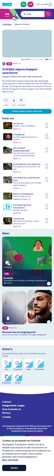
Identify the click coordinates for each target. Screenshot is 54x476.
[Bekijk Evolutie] (27, 262)
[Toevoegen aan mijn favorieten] (49, 284)
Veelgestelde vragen (13, 405)
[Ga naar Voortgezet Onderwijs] (8, 14)
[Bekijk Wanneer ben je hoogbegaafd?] (27, 313)
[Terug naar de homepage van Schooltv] (7, 4)
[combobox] (32, 14)
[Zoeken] (48, 14)
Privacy (6, 413)
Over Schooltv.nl (11, 409)
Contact (6, 402)
